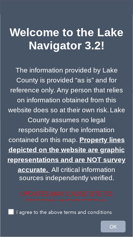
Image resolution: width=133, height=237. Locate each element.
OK (113, 227)
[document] (66, 104)
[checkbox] (66, 212)
